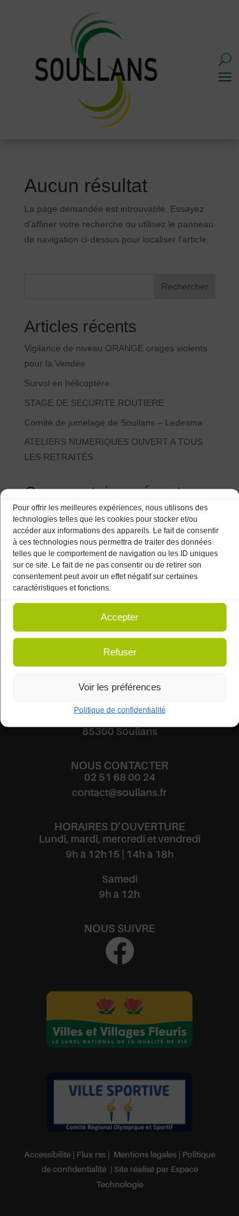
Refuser (119, 651)
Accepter (119, 616)
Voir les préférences (119, 686)
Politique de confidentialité (120, 709)
